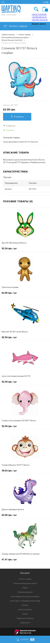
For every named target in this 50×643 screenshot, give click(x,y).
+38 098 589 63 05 (39, 17)
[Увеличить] (25, 80)
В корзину (19, 116)
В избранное (10, 125)
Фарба (25, 588)
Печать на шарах (25, 579)
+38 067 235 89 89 (39, 14)
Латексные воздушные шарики (25, 583)
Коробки (25, 605)
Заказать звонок (39, 24)
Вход (3, 15)
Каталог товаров (17, 26)
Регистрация (11, 15)
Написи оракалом (25, 610)
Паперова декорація (25, 592)
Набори (25, 614)
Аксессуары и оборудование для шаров (25, 601)
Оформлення (25, 623)
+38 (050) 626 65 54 (40, 20)
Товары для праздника (25, 618)
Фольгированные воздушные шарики (25, 596)
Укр (44, 2)
